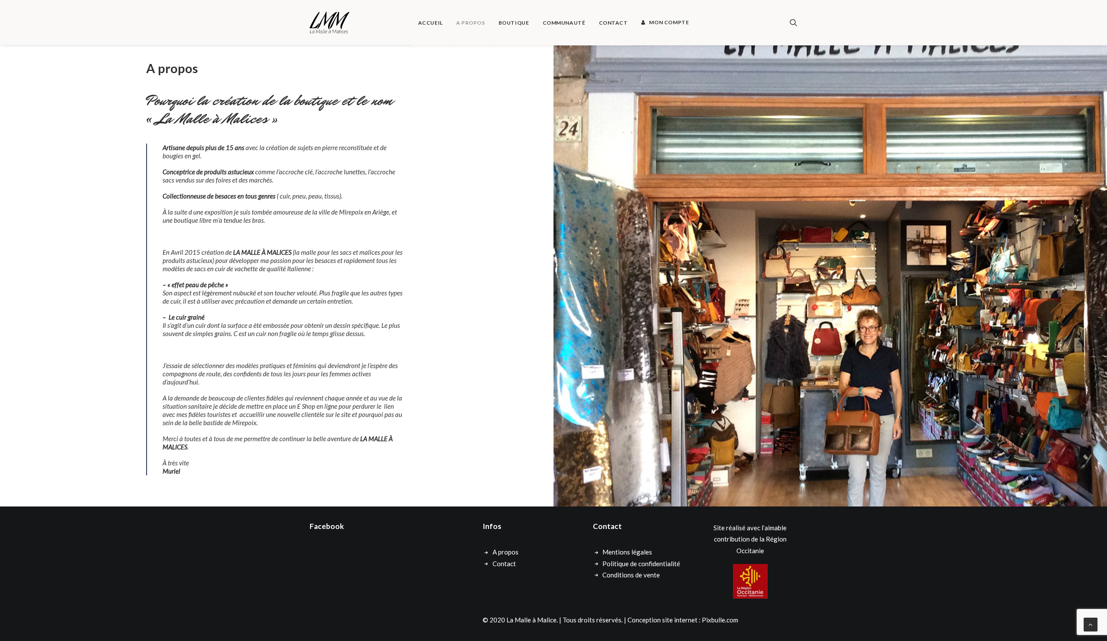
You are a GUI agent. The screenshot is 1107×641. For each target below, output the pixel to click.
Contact (613, 22)
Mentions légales (627, 552)
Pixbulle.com (720, 620)
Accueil (430, 22)
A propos (470, 22)
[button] (793, 22)
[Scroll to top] (1090, 624)
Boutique (514, 22)
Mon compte (669, 22)
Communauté (564, 22)
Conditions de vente (631, 575)
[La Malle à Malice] (329, 22)
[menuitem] (430, 22)
